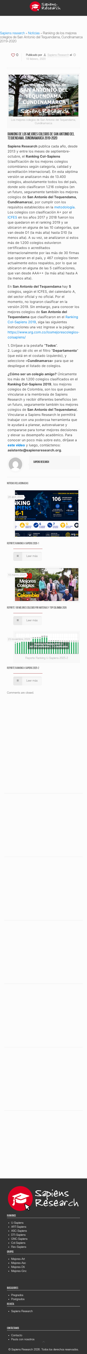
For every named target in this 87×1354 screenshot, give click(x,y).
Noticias (34, 33)
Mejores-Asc (18, 1263)
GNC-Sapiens (19, 1239)
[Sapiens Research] (45, 6)
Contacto (16, 1335)
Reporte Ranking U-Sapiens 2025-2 (23, 668)
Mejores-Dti (18, 1267)
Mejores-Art (18, 1259)
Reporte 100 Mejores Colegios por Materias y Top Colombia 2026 (37, 607)
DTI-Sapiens (18, 1235)
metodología (64, 207)
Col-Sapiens (18, 1243)
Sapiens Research (58, 55)
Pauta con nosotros (22, 1339)
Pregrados (17, 1295)
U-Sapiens (17, 1223)
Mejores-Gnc (19, 1271)
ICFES (12, 217)
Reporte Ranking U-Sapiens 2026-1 (23, 543)
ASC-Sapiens (19, 1231)
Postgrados (17, 1299)
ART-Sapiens (18, 1227)
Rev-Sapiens (18, 1247)
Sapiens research (12, 33)
